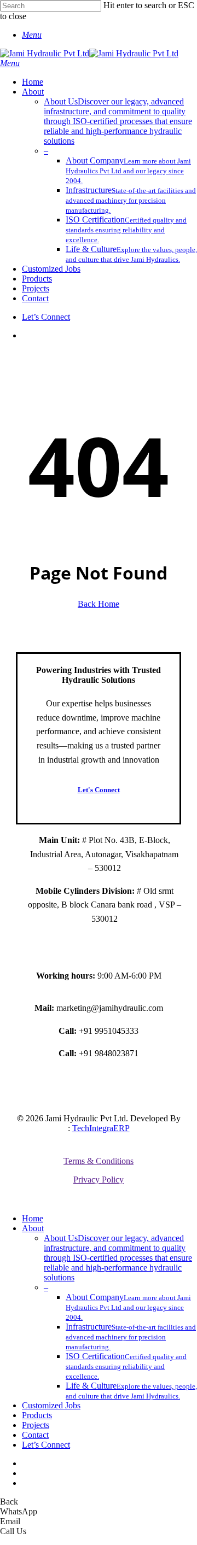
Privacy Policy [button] (98, 1179)
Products (37, 1415)
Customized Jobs (51, 1405)
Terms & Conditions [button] (98, 1161)
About (33, 1228)
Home (32, 1218)
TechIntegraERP (101, 1128)
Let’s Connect (46, 1444)
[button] (32, 34)
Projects (35, 1425)
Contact (35, 1434)
